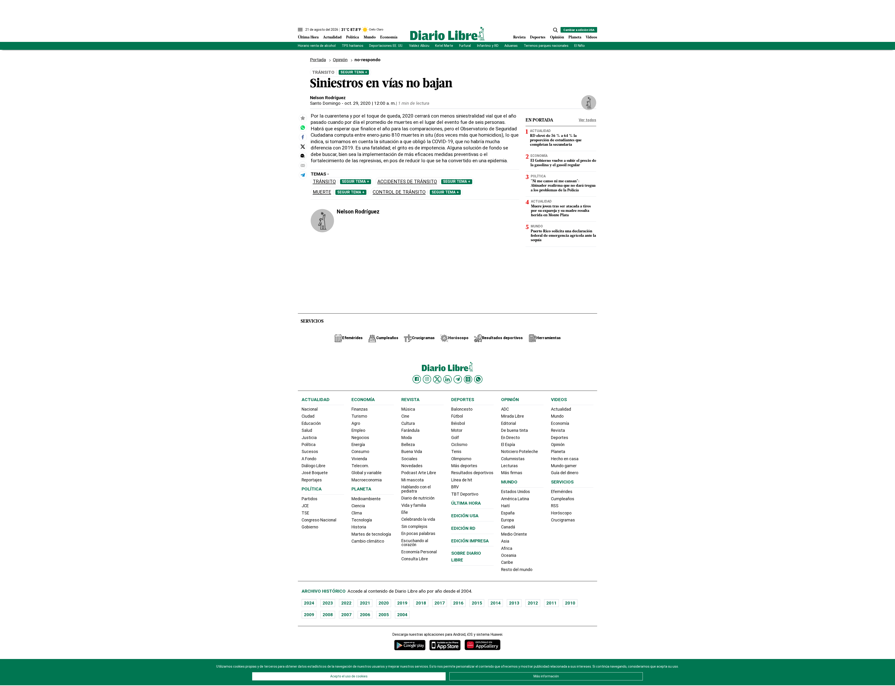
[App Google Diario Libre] (409, 644)
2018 (421, 603)
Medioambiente (366, 499)
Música (408, 409)
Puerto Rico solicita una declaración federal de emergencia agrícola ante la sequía (563, 236)
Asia (505, 541)
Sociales (409, 458)
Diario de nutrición (417, 498)
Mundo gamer (564, 465)
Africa (506, 548)
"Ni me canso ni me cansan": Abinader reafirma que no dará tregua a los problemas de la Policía (563, 185)
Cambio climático (367, 541)
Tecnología (361, 520)
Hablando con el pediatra (416, 489)
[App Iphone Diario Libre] (444, 644)
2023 (328, 603)
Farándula (410, 430)
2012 (533, 603)
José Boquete (315, 472)
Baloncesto (461, 409)
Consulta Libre (414, 559)
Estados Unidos (515, 491)
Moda (406, 437)
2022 (346, 603)
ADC (505, 409)
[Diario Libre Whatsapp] (478, 379)
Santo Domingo (325, 103)
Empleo (358, 430)
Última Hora (308, 37)
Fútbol (457, 416)
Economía (388, 37)
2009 (309, 614)
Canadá (508, 527)
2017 (439, 603)
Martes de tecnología (371, 534)
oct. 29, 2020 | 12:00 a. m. (370, 103)
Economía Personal (419, 552)
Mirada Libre (512, 416)
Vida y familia (413, 505)
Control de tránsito (399, 192)
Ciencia (358, 506)
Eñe (404, 512)
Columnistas (513, 458)
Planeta (574, 37)
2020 (384, 603)
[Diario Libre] (447, 33)
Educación (311, 423)
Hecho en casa (564, 458)
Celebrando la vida (418, 519)
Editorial (508, 423)
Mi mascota (412, 480)
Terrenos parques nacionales (546, 46)
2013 (514, 603)
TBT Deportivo (464, 494)
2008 (328, 614)
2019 (402, 603)
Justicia (309, 437)
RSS (554, 506)
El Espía (508, 444)
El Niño (579, 46)
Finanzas (359, 409)
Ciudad (308, 416)
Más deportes (464, 465)
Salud (307, 430)
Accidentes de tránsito (407, 181)
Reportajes (312, 480)
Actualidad (332, 37)
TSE (305, 513)
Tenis (456, 451)
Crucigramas (563, 520)
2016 (458, 603)
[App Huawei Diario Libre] (482, 644)
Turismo (359, 416)
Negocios (360, 437)
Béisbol (458, 423)
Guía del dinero (564, 472)
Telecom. (360, 465)
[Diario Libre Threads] (468, 379)
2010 (570, 603)
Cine (405, 416)
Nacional (310, 409)
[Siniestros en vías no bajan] (302, 127)
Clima (356, 513)
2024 (309, 603)
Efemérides (561, 491)
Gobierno (310, 527)
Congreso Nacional (319, 520)
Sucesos (310, 451)
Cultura (408, 423)
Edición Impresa (470, 541)
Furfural (465, 46)
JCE (305, 506)
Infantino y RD (488, 46)
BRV (455, 487)
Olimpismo (461, 458)
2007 (346, 614)
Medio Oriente (514, 534)
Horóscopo (561, 513)
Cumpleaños (562, 499)
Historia (358, 527)
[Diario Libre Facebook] (417, 379)
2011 (551, 603)
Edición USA (464, 515)
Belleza (408, 444)
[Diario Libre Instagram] (427, 379)
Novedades (412, 465)
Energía (358, 444)
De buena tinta (514, 430)
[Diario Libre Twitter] (437, 379)
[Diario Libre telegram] (458, 379)
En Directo (510, 437)
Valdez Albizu (419, 46)
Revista (519, 37)
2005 (384, 614)
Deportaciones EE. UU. (386, 46)
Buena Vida (411, 451)
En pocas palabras (418, 533)
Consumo (360, 451)
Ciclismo (459, 444)
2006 (365, 614)
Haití (505, 506)
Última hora (466, 503)
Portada (318, 59)
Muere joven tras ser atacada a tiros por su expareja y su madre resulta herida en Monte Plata (561, 211)
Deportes (537, 37)
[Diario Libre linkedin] (447, 379)
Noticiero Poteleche (519, 451)
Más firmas (511, 472)
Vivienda (359, 458)
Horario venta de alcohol (317, 46)
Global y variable (366, 472)
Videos (591, 37)
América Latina (515, 499)
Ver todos (587, 120)
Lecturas (509, 465)
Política (352, 37)
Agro (355, 423)
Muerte (322, 192)
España (508, 513)
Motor (456, 430)
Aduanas (511, 46)
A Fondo (309, 458)
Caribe (507, 562)
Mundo (370, 37)
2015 (477, 603)
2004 (402, 614)
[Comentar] (302, 156)
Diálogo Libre (313, 465)
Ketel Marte (444, 46)
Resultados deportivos (472, 472)
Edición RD (463, 528)
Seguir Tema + (354, 72)
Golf (455, 437)
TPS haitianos (352, 46)
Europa (507, 520)
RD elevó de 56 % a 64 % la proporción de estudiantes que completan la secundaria (556, 140)
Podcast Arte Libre (418, 472)
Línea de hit (461, 480)
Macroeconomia (366, 480)
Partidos (309, 499)
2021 (365, 603)
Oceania (508, 555)
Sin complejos (414, 526)
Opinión (557, 37)
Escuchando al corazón (414, 542)
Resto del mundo (516, 569)
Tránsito (324, 181)
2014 (495, 603)
